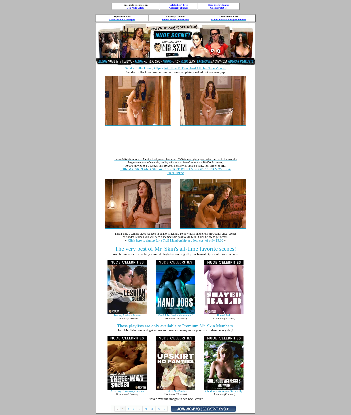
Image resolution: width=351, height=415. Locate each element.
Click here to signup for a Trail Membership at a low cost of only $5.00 (175, 240)
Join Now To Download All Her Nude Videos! (195, 68)
